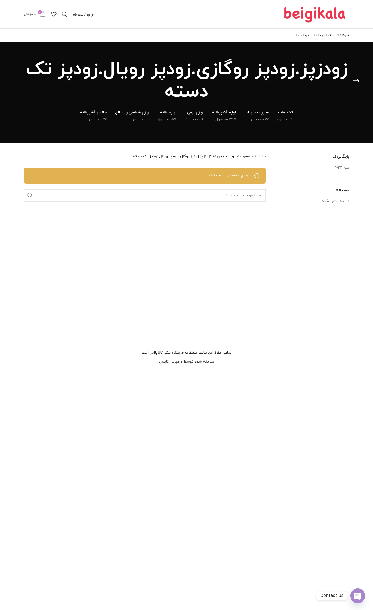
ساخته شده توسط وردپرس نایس (186, 361)
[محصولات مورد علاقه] (53, 14)
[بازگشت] (356, 81)
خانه (262, 156)
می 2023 (341, 167)
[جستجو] (64, 14)
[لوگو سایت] (315, 13)
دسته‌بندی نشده (335, 201)
